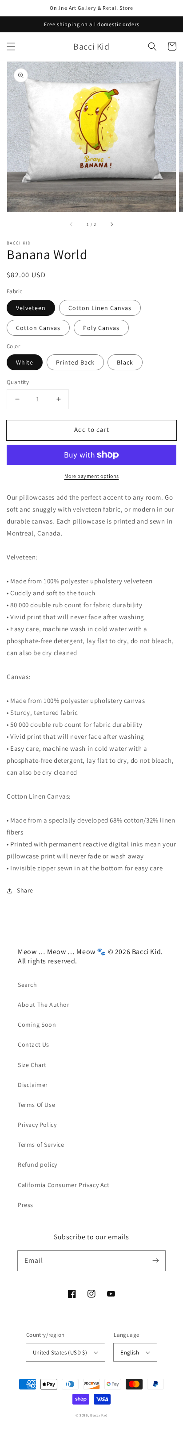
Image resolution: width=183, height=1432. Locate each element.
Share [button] (25, 890)
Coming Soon (37, 1024)
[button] (11, 46)
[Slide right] (111, 224)
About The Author (44, 1005)
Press (25, 1205)
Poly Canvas (101, 328)
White (24, 362)
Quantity (18, 382)
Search (27, 985)
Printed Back (75, 362)
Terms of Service (41, 1145)
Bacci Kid (98, 1415)
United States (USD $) (60, 1352)
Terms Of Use (36, 1105)
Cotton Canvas (38, 328)
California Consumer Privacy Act (64, 1185)
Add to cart (91, 429)
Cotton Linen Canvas (99, 308)
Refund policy (37, 1164)
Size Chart (32, 1065)
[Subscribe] (155, 1260)
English (129, 1352)
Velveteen (31, 308)
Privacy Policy (37, 1125)
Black (125, 362)
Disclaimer (33, 1085)
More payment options (91, 476)
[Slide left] (71, 224)
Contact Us (33, 1044)
